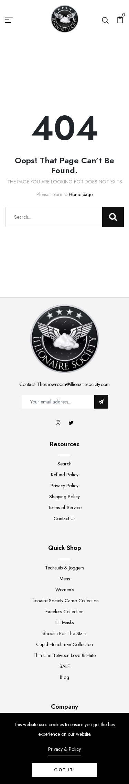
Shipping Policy (64, 496)
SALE (65, 666)
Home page (81, 194)
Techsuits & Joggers (64, 567)
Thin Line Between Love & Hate (64, 655)
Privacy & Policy (64, 749)
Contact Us (64, 518)
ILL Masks (64, 622)
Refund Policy (64, 474)
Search (64, 463)
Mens (65, 578)
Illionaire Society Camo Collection (65, 600)
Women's (64, 589)
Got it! (64, 770)
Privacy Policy (64, 485)
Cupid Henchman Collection (64, 644)
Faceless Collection (64, 611)
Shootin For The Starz (65, 633)
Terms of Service (65, 507)
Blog (64, 677)
